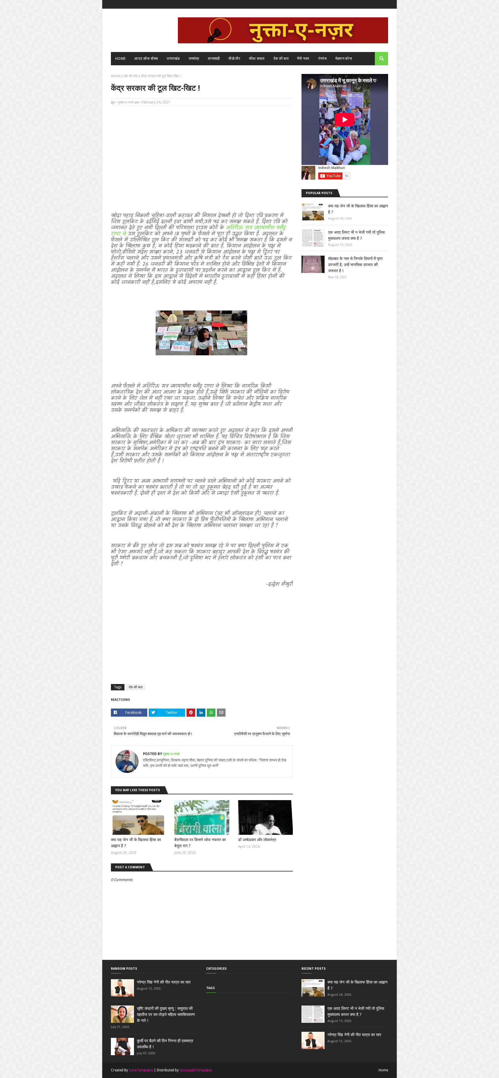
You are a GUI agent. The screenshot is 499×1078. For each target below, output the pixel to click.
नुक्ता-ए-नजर (126, 102)
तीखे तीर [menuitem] (234, 58)
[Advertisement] (202, 152)
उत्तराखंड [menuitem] (173, 58)
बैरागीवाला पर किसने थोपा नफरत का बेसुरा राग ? (200, 842)
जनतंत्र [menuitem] (194, 58)
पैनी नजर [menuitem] (303, 58)
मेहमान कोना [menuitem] (343, 58)
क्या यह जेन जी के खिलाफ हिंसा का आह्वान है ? (136, 842)
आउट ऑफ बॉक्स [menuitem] (146, 58)
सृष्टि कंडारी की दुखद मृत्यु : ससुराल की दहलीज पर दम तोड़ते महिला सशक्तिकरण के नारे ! (166, 1014)
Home (115, 76)
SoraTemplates (141, 1070)
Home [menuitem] (120, 58)
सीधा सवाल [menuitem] (257, 58)
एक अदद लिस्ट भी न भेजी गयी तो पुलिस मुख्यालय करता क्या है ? (356, 235)
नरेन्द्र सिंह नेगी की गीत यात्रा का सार (164, 982)
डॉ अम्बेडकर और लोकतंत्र (257, 839)
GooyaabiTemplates (196, 1070)
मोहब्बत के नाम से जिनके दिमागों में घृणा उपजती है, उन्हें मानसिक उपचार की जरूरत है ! (355, 264)
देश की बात (131, 76)
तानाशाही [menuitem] (214, 58)
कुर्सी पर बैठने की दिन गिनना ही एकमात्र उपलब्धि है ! (165, 1043)
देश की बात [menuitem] (280, 58)
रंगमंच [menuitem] (322, 58)
